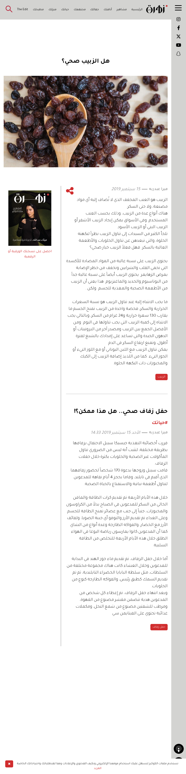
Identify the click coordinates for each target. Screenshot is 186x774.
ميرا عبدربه (158, 189)
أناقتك (108, 9)
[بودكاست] (179, 749)
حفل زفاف (159, 627)
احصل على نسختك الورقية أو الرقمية (30, 254)
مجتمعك (80, 9)
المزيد (97, 768)
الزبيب (161, 377)
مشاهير (122, 9)
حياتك (65, 9)
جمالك (94, 9)
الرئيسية (137, 9)
